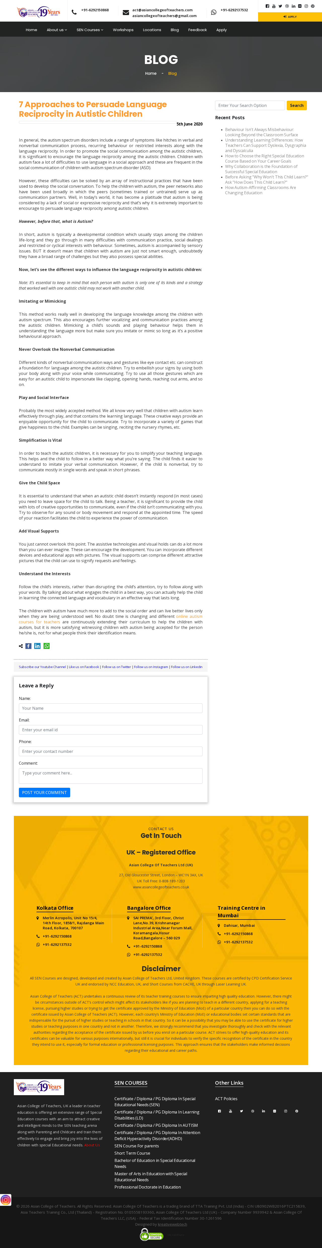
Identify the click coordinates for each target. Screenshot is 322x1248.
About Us (92, 1145)
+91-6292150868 (94, 10)
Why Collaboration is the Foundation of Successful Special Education (261, 169)
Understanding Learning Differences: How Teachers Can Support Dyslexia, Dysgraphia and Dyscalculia (265, 145)
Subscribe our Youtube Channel (42, 667)
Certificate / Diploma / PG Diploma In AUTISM (156, 1125)
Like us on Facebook (84, 667)
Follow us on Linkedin (187, 667)
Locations (152, 29)
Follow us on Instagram (151, 667)
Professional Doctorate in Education (147, 1187)
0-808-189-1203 (171, 881)
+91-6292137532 (234, 10)
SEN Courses (89, 29)
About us (56, 29)
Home (31, 29)
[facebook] (219, 1111)
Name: (25, 698)
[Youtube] (274, 6)
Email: (24, 720)
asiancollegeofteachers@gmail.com (164, 15)
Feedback (197, 29)
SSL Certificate (175, 1234)
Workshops (123, 29)
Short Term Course (132, 1153)
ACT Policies (226, 1098)
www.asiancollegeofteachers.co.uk (161, 887)
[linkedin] (293, 6)
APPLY (292, 17)
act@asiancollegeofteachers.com (162, 10)
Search (297, 105)
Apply (221, 29)
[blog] (287, 6)
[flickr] (300, 6)
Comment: (28, 763)
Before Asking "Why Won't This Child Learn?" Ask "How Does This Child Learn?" (266, 179)
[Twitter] (280, 6)
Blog (175, 29)
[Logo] (39, 10)
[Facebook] (267, 6)
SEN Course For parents (136, 1146)
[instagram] (306, 6)
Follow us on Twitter (116, 667)
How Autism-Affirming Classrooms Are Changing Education (260, 190)
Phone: (25, 741)
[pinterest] (312, 6)
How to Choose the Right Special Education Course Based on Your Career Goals (264, 158)
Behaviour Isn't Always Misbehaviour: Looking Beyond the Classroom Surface (261, 132)
